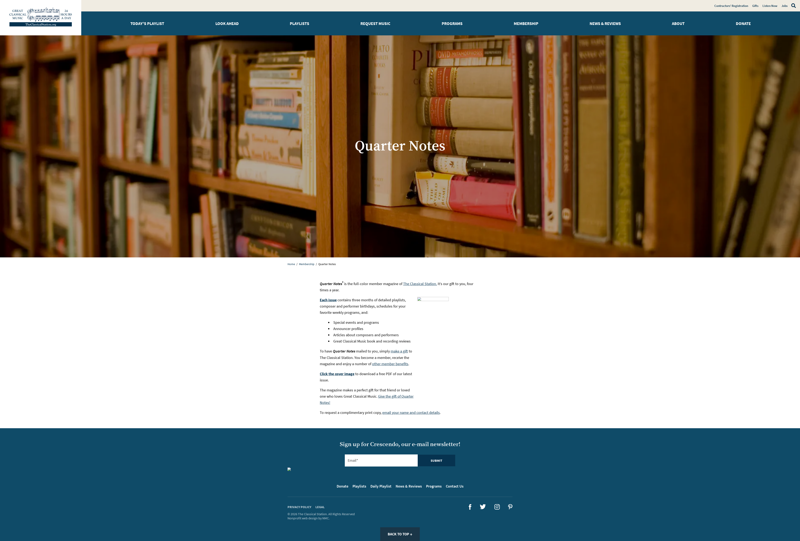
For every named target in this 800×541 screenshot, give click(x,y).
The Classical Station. (420, 283)
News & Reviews (605, 23)
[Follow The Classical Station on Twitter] (483, 507)
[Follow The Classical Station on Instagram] (497, 508)
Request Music (375, 23)
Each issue (328, 300)
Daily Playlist (380, 486)
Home (291, 264)
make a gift (399, 351)
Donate (743, 23)
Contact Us (455, 486)
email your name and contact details (411, 412)
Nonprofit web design (303, 518)
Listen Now (769, 6)
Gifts (755, 6)
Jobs (784, 6)
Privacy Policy (299, 507)
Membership (526, 23)
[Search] (793, 5)
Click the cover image (337, 373)
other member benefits (390, 363)
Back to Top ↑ (400, 534)
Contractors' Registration (731, 6)
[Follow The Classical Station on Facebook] (470, 508)
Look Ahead (227, 23)
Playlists (299, 23)
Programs (452, 23)
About (678, 23)
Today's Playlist (147, 23)
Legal (320, 507)
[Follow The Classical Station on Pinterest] (510, 508)
